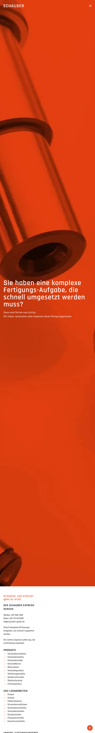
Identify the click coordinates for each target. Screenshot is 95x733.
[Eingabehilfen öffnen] (90, 728)
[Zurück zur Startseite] (13, 6)
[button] (90, 6)
